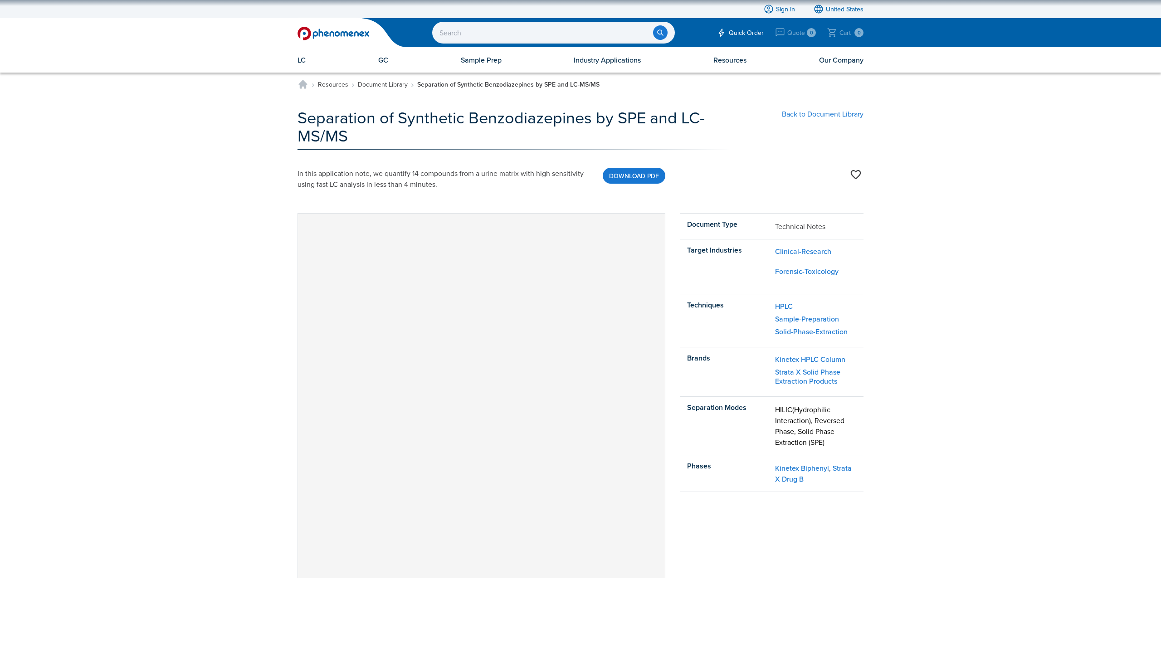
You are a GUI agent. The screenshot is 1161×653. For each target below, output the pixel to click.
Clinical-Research (803, 251)
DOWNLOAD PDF (634, 175)
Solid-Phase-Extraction (811, 331)
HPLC (784, 306)
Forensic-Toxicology (807, 271)
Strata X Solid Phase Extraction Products (807, 376)
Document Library (383, 84)
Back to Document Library (822, 114)
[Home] (303, 84)
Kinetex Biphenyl (802, 468)
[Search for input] (660, 32)
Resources (333, 84)
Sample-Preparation (807, 318)
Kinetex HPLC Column (810, 359)
